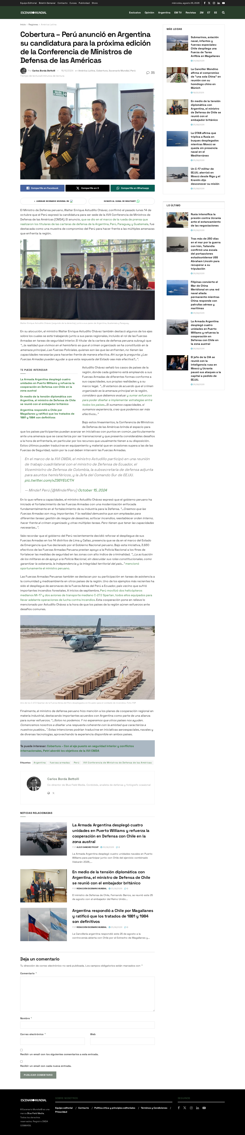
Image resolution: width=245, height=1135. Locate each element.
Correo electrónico (33, 1034)
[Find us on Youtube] (223, 3)
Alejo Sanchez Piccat (87, 847)
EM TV (178, 12)
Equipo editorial (64, 1107)
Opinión (149, 12)
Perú (133, 70)
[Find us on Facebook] (204, 3)
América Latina (48, 24)
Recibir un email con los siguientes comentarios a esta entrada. (59, 1054)
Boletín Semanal (47, 3)
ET (208, 12)
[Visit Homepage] (33, 12)
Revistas (191, 12)
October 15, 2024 (92, 490)
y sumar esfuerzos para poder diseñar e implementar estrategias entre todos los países (117, 400)
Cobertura (102, 70)
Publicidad (84, 3)
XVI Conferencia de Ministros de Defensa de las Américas (117, 762)
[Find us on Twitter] (209, 3)
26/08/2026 (108, 847)
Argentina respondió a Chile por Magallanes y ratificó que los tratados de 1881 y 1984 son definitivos (47, 413)
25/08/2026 (116, 888)
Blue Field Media (35, 1113)
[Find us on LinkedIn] (219, 3)
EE (215, 12)
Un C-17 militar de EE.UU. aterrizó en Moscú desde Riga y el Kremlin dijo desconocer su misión (205, 176)
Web (93, 1034)
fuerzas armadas (60, 762)
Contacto (62, 3)
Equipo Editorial (28, 3)
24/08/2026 (198, 60)
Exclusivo (135, 12)
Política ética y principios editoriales (114, 1107)
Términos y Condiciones (154, 1107)
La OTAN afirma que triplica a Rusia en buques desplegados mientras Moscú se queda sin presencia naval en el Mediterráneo (205, 144)
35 (152, 73)
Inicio (23, 24)
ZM (201, 12)
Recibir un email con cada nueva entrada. (45, 1066)
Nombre (26, 1018)
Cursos (73, 3)
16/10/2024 (67, 70)
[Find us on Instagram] (214, 3)
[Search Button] (223, 12)
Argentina (164, 12)
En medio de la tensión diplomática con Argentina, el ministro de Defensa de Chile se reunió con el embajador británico (48, 400)
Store (95, 3)
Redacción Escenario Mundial (92, 888)
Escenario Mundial (119, 70)
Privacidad (61, 1111)
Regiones (33, 24)
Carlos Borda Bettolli (43, 70)
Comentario (28, 973)
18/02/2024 (198, 92)
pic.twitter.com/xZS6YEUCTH (49, 480)
